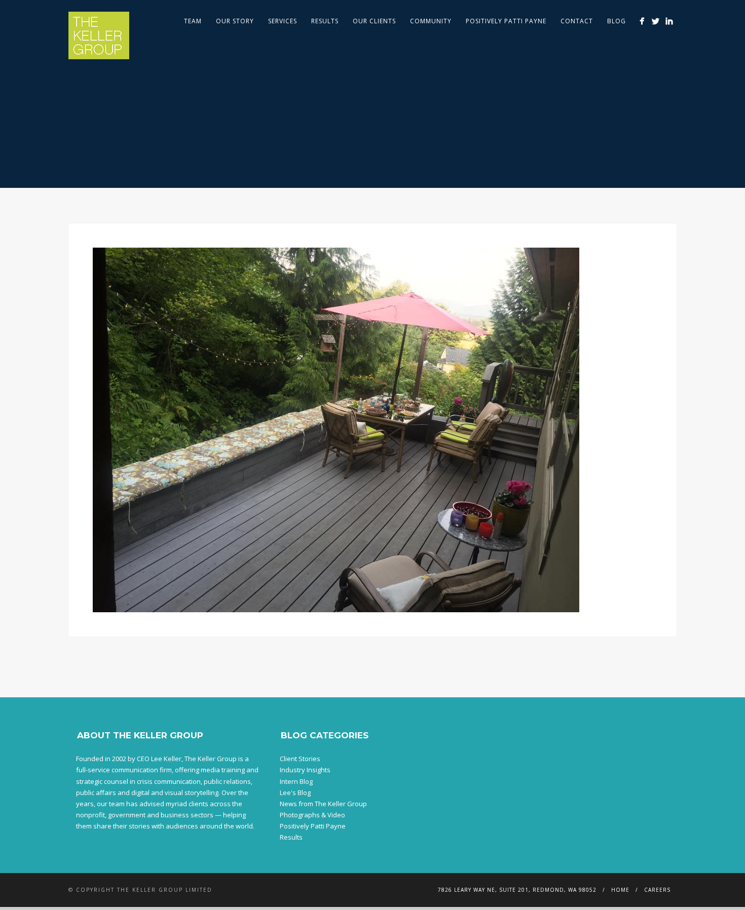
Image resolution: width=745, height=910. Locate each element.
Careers (657, 889)
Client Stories (300, 758)
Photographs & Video (312, 814)
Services (282, 21)
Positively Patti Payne (506, 21)
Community (431, 21)
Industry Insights (305, 769)
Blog (616, 21)
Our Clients (374, 21)
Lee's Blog (295, 792)
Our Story (235, 21)
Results (325, 21)
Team (193, 21)
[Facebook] (642, 21)
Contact (577, 21)
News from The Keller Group (323, 803)
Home (620, 889)
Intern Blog (296, 781)
